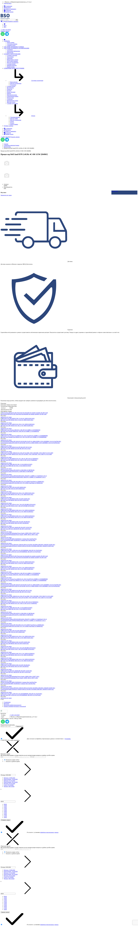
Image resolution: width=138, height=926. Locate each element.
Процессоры (7, 146)
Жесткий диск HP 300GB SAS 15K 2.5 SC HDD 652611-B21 (17, 494)
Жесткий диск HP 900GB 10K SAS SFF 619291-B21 (15, 500)
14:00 (5, 811)
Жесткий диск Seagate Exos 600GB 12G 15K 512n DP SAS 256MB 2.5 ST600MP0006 (23, 437)
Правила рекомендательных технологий (15, 706)
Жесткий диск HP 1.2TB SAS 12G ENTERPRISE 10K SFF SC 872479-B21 (21, 551)
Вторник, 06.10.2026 (9, 783)
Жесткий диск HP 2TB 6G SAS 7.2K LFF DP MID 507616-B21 (17, 506)
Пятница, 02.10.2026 (9, 780)
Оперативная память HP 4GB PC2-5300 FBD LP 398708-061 (17, 471)
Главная (6, 144)
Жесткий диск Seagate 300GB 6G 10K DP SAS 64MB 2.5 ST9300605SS (20, 431)
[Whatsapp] (3, 35)
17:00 (5, 815)
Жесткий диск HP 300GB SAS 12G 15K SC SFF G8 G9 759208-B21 (19, 460)
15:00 (5, 813)
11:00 (5, 807)
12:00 (5, 808)
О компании (7, 702)
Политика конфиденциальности (12, 705)
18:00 (5, 817)
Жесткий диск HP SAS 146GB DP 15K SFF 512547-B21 (16, 529)
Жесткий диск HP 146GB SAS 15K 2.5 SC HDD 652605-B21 (17, 425)
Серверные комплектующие (11, 145)
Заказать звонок (5, 31)
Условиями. (68, 738)
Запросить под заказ (6, 417)
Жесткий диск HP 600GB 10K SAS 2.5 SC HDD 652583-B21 (17, 517)
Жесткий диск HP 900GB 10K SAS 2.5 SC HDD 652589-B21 (17, 511)
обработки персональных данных (49, 832)
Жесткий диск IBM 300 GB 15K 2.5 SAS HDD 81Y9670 (16, 465)
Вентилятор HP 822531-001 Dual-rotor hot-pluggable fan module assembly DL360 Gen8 (23, 414)
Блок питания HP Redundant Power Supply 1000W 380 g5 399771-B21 (19, 534)
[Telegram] (7, 35)
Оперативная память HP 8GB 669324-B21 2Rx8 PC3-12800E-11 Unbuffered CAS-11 (23, 477)
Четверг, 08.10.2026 (9, 786)
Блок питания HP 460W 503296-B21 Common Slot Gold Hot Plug (18, 540)
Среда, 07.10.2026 (8, 785)
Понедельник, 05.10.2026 (11, 782)
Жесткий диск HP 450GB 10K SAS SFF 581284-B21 (15, 523)
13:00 (5, 810)
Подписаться (19, 726)
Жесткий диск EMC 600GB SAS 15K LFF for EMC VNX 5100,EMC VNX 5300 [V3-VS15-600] (26, 454)
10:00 (5, 805)
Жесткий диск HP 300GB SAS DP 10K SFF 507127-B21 (16, 448)
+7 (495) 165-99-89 (6, 29)
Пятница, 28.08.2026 (9, 778)
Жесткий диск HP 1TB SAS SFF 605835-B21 (13, 488)
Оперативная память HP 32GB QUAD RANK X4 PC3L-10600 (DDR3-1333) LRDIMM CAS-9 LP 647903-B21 (30, 443)
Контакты (6, 703)
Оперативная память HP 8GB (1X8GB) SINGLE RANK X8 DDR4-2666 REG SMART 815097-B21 (27, 546)
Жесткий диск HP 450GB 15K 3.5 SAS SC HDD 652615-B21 (17, 420)
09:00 (5, 804)
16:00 (5, 814)
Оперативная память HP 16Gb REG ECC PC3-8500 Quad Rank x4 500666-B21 (22, 483)
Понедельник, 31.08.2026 (11, 779)
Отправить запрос (5, 820)
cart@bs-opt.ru (7, 3)
